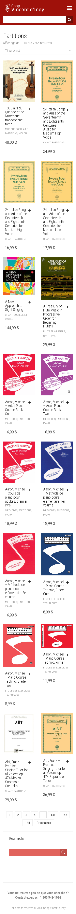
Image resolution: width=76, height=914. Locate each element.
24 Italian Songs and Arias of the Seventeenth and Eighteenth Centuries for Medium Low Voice (54, 222)
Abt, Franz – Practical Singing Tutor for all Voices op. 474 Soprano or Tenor (54, 770)
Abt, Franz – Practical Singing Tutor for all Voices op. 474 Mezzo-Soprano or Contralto (16, 774)
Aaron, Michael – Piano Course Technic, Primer (53, 658)
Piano (8, 423)
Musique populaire (16, 129)
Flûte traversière (54, 331)
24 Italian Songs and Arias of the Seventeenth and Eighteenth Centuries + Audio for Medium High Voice (54, 123)
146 (53, 815)
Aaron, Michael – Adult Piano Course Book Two (53, 408)
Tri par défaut (12, 50)
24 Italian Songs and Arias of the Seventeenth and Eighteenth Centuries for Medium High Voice (16, 222)
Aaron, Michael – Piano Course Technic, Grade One (53, 588)
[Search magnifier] (69, 19)
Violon (23, 133)
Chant (47, 142)
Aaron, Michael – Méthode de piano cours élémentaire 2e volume (15, 589)
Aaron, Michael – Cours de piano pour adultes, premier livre (16, 497)
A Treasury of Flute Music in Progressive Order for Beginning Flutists (52, 316)
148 (27, 822)
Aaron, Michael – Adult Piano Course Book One (15, 408)
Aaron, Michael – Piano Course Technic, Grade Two (15, 679)
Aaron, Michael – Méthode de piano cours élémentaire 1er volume (54, 497)
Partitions (11, 133)
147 (64, 815)
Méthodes (11, 418)
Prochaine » (44, 822)
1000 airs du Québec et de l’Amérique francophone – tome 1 (15, 116)
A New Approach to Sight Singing (14, 305)
